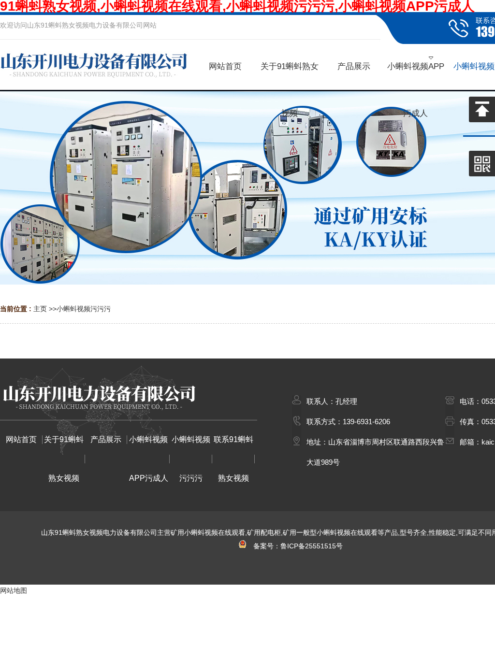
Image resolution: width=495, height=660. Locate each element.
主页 (40, 309)
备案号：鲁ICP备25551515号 (295, 546)
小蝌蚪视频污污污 (84, 309)
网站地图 (13, 590)
